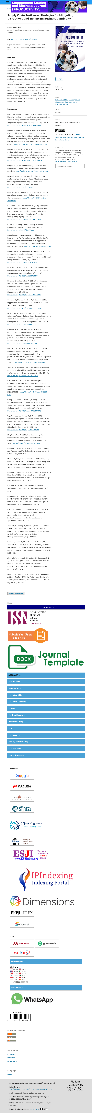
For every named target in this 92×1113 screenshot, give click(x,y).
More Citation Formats (64, 166)
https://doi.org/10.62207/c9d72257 (24, 39)
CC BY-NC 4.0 (35, 1109)
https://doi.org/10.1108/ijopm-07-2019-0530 (24, 219)
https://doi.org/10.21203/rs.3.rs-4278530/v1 (32, 171)
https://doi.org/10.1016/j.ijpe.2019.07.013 (23, 430)
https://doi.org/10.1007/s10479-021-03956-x (30, 144)
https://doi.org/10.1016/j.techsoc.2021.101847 (24, 308)
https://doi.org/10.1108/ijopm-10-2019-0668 (28, 362)
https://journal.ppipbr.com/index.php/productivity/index (30, 1089)
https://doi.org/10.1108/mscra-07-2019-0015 (24, 411)
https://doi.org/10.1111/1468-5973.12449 (22, 376)
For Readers (11, 1054)
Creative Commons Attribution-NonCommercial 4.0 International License (69, 137)
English (10, 1074)
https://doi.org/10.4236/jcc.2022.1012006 (22, 276)
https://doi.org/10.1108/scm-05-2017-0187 (23, 343)
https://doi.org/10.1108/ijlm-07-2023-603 (22, 262)
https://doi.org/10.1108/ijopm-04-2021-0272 (24, 295)
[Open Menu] (7, 2)
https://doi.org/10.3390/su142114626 (27, 443)
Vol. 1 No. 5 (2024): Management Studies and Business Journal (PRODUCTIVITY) (49, 8)
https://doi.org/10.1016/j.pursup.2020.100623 (24, 160)
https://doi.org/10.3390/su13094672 (21, 187)
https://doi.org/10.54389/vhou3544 (37, 246)
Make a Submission (16, 594)
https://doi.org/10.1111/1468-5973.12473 (22, 324)
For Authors (11, 1058)
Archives (17, 8)
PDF (60, 79)
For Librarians (12, 1061)
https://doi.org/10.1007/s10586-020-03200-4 (24, 125)
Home (9, 8)
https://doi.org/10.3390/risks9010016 (21, 230)
